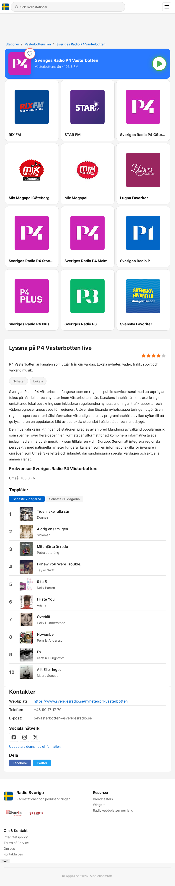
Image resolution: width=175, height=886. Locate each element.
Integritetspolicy (16, 837)
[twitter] (35, 737)
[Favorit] (29, 53)
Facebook (20, 763)
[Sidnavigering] (166, 6)
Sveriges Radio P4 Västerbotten (81, 44)
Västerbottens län (38, 44)
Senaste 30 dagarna (64, 499)
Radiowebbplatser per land (113, 810)
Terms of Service (16, 843)
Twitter (42, 763)
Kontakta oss (13, 854)
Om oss (9, 848)
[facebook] (13, 737)
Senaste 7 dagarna (27, 499)
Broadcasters (103, 799)
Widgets (99, 805)
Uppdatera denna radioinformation (35, 746)
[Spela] (159, 63)
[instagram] (24, 737)
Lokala (38, 381)
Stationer (12, 44)
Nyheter (19, 381)
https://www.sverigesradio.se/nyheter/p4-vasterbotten (81, 701)
